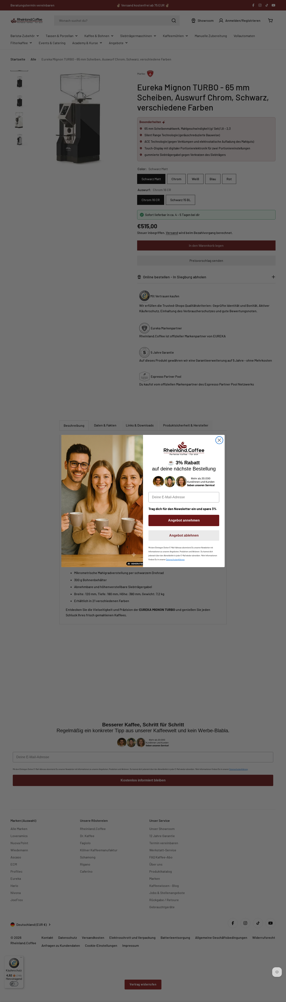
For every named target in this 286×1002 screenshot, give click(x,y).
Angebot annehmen (184, 520)
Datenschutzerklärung (175, 559)
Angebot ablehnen (184, 535)
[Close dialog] (219, 440)
